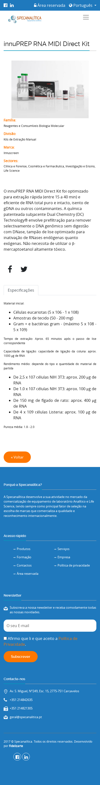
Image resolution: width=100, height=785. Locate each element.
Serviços (63, 549)
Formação (24, 557)
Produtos (23, 549)
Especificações (21, 290)
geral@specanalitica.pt (26, 717)
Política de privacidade (74, 565)
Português (82, 5)
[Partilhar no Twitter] (24, 269)
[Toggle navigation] (85, 17)
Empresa (64, 557)
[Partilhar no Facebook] (10, 269)
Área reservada (50, 5)
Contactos (24, 565)
